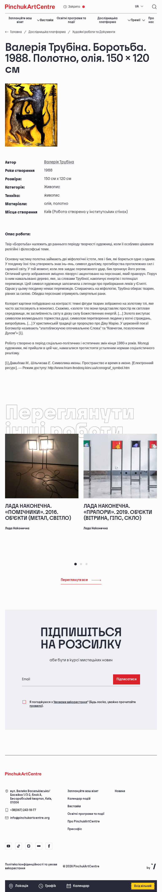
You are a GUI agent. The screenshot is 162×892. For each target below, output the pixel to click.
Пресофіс (75, 829)
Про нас (151, 20)
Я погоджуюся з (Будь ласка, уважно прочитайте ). (83, 704)
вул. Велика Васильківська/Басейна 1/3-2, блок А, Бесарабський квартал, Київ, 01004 (31, 796)
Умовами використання (70, 702)
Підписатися (126, 679)
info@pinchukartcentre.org (30, 818)
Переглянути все (74, 580)
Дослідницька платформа (107, 20)
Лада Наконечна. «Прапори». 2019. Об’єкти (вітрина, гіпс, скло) (118, 512)
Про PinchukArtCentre (84, 821)
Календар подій (79, 798)
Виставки (46, 20)
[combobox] (139, 6)
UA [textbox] (137, 6)
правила (36, 706)
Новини (120, 791)
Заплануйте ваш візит (20, 20)
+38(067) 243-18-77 (23, 810)
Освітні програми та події (71, 20)
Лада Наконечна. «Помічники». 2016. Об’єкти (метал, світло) (38, 512)
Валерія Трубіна (59, 162)
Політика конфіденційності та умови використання (31, 866)
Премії (135, 20)
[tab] (75, 564)
